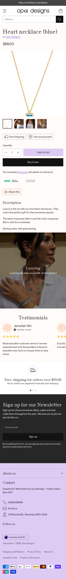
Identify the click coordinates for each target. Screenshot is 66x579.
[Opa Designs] (33, 10)
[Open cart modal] (60, 10)
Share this (14, 191)
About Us (48, 551)
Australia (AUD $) (16, 537)
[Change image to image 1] (7, 123)
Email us (12, 508)
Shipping (22, 172)
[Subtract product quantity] (6, 152)
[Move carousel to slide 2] (33, 390)
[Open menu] (4, 10)
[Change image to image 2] (19, 123)
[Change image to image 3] (30, 123)
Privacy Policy (34, 551)
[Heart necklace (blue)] (33, 83)
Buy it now (33, 162)
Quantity (7, 145)
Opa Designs (13, 36)
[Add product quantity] (18, 152)
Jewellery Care (10, 557)
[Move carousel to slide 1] (30, 390)
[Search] (59, 19)
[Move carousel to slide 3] (35, 390)
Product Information (30, 557)
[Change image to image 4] (42, 123)
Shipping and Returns (14, 551)
